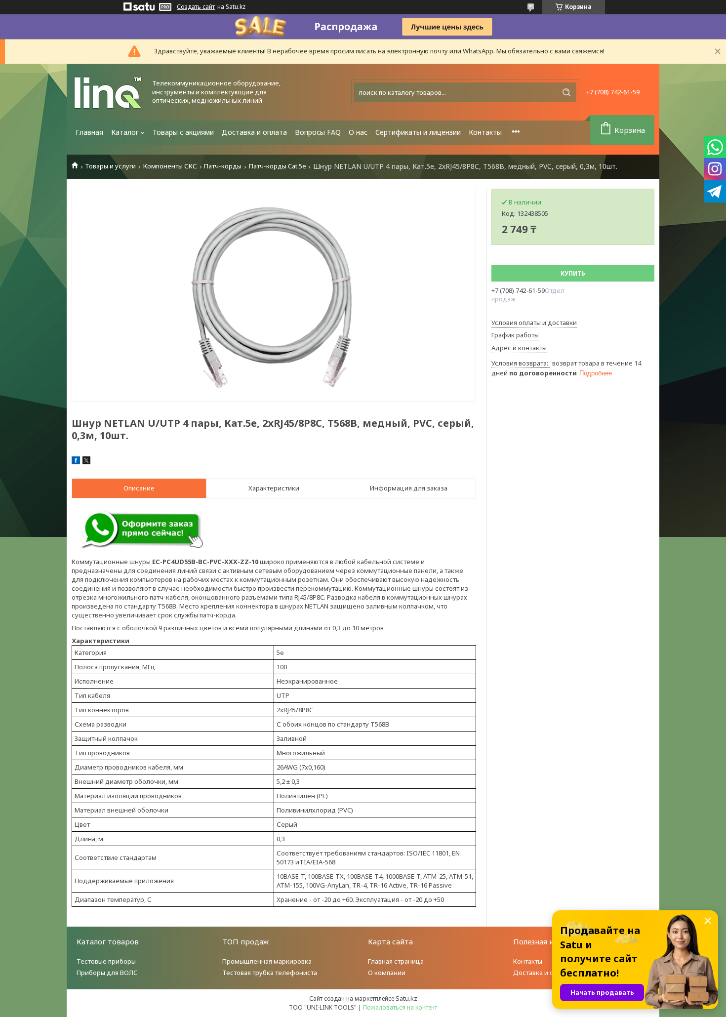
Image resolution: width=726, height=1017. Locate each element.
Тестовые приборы (106, 961)
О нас (358, 132)
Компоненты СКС (170, 166)
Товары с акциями (183, 132)
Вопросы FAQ (318, 132)
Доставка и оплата (254, 132)
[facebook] (76, 461)
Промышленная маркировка (267, 961)
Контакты (485, 132)
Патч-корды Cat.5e (277, 166)
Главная (89, 132)
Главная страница (396, 961)
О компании (386, 972)
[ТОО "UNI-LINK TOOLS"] (109, 92)
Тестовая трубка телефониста (269, 972)
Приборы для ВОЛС (107, 972)
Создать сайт (196, 6)
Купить (573, 273)
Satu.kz (406, 998)
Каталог (125, 132)
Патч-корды (223, 166)
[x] (86, 461)
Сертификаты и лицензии (418, 132)
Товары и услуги (110, 166)
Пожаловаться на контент (400, 1007)
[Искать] (566, 92)
